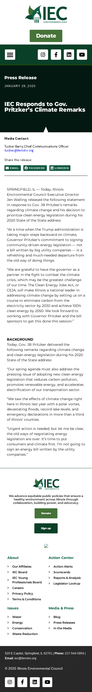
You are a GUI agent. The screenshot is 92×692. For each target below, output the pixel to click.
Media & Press (61, 608)
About (13, 558)
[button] (10, 54)
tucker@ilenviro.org (19, 150)
